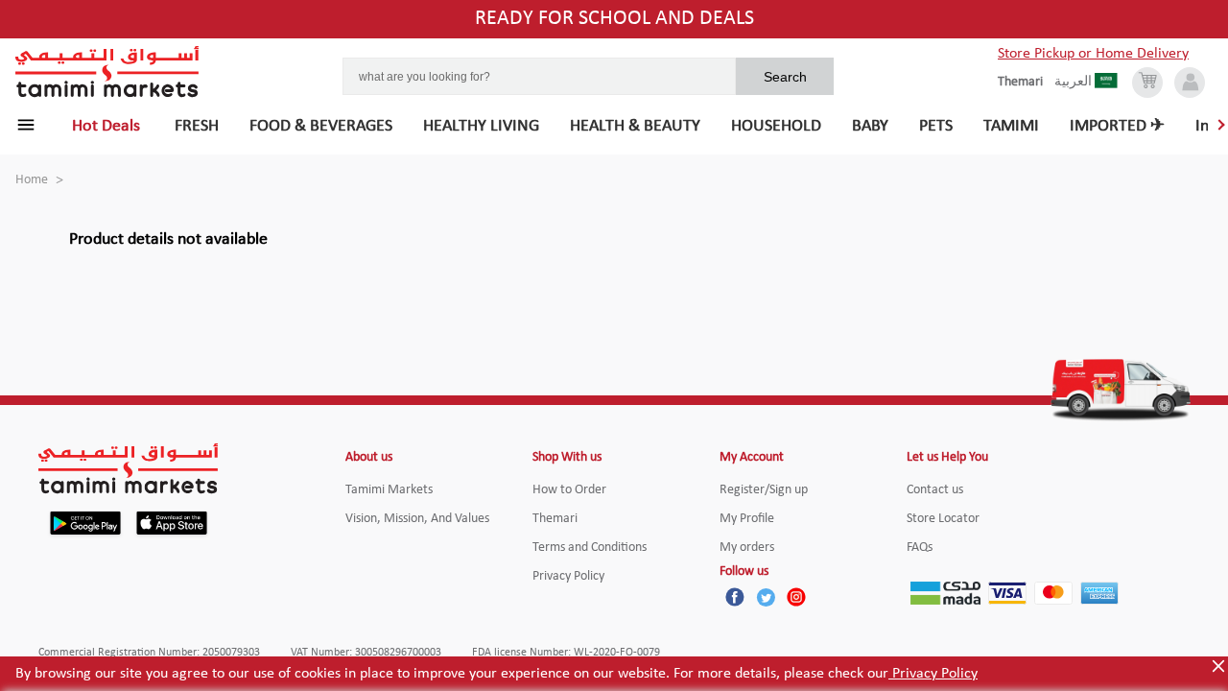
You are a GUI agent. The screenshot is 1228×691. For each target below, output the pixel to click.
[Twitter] (765, 597)
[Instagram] (796, 597)
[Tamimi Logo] (107, 72)
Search (785, 76)
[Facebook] (735, 597)
